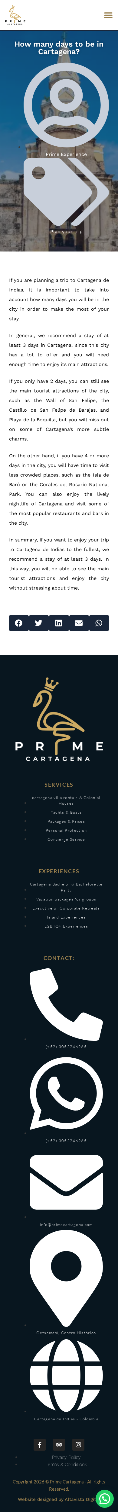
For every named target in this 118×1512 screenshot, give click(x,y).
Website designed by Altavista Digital (59, 1499)
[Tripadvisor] (59, 1445)
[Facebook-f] (40, 1445)
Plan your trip (66, 231)
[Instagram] (78, 1445)
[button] (108, 15)
